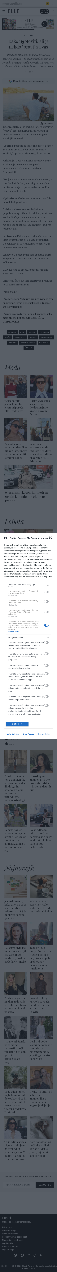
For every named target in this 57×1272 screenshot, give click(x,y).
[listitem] (28, 585)
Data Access (28, 734)
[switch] (46, 592)
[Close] (51, 538)
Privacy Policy (44, 734)
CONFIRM (17, 724)
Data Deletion (13, 734)
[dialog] (28, 636)
